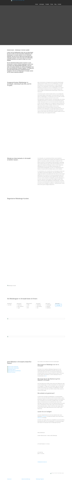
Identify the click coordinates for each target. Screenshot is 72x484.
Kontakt (59, 4)
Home (36, 4)
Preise (51, 4)
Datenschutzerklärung (26, 479)
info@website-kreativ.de (42, 461)
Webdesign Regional (40, 479)
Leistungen (41, 4)
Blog (55, 4)
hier (46, 375)
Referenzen (40, 417)
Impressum (9, 479)
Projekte (47, 4)
